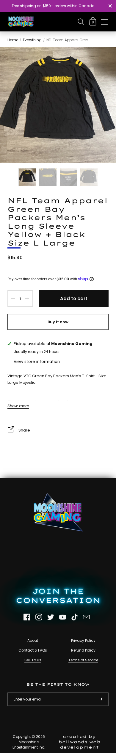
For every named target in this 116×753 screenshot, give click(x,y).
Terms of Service (83, 660)
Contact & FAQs (32, 650)
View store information (37, 361)
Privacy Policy (83, 640)
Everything (32, 39)
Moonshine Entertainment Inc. (28, 744)
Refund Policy (83, 650)
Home (12, 39)
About (32, 640)
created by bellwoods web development (79, 741)
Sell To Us (32, 660)
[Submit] (99, 699)
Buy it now (58, 322)
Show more (18, 406)
